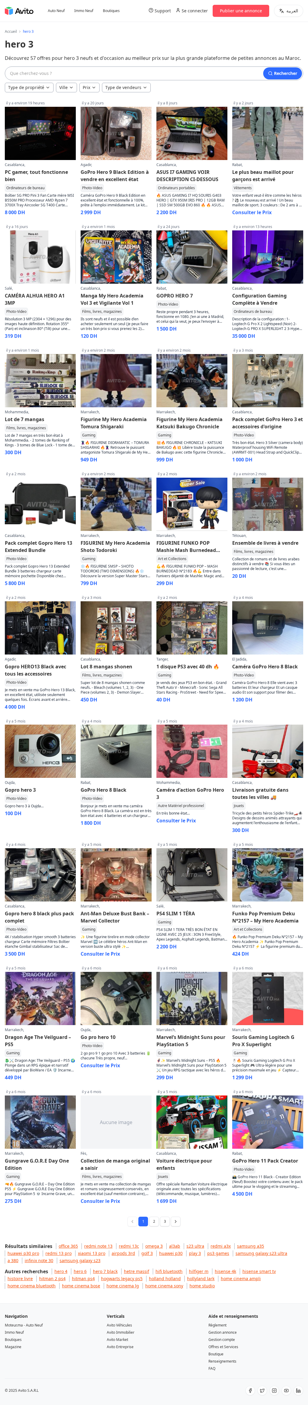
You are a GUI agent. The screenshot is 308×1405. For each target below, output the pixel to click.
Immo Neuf (83, 10)
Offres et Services (223, 1346)
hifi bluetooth (169, 1271)
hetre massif (136, 1271)
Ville (63, 87)
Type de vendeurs (123, 87)
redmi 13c (129, 1246)
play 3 (195, 1253)
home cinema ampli (241, 1278)
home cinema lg (122, 1286)
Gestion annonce (222, 1332)
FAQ (211, 1368)
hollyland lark (200, 1278)
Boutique (215, 1354)
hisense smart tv (259, 1271)
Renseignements (222, 1361)
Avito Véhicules (119, 1325)
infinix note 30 (39, 1260)
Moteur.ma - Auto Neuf (24, 1325)
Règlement (217, 1325)
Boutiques (111, 10)
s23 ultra (195, 1246)
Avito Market (117, 1339)
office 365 (68, 1246)
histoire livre (20, 1278)
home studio (202, 1286)
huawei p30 (171, 1253)
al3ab (174, 1246)
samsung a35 (250, 1246)
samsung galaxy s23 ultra (261, 1253)
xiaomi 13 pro (91, 1253)
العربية (292, 11)
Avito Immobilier (120, 1332)
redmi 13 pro (58, 1253)
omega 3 (154, 1246)
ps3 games (218, 1253)
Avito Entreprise (120, 1346)
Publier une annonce (241, 11)
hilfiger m (198, 1271)
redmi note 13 (98, 1246)
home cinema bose (81, 1286)
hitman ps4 (83, 1278)
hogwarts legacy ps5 (122, 1278)
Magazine (13, 1346)
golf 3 (147, 1253)
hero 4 (60, 1271)
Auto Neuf (56, 10)
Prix (86, 87)
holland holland (165, 1278)
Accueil (11, 31)
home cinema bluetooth (32, 1286)
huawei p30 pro (23, 1253)
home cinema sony (164, 1286)
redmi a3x (221, 1246)
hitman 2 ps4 (52, 1278)
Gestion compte (221, 1339)
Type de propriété (26, 87)
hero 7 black (105, 1271)
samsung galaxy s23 (80, 1260)
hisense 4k (225, 1271)
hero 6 (80, 1271)
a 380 (13, 1260)
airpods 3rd (123, 1253)
